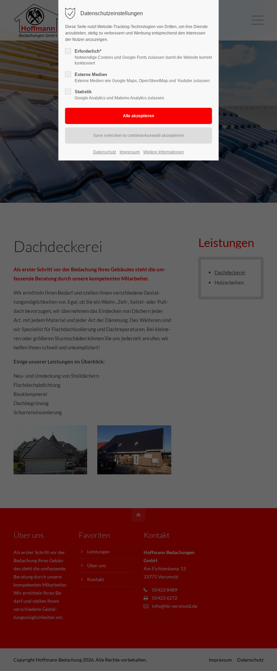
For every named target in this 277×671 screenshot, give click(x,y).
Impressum (130, 152)
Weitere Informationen (163, 152)
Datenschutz (104, 152)
